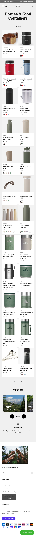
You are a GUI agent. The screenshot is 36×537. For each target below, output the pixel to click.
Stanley (4, 252)
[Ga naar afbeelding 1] (16, 416)
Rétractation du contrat (9, 497)
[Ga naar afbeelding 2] (18, 416)
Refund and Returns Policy (9, 492)
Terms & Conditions (7, 486)
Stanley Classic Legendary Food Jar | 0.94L (25, 341)
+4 (29, 231)
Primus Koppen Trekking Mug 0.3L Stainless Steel (25, 110)
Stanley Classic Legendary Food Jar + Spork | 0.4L (25, 256)
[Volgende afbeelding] (24, 416)
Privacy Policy (5, 489)
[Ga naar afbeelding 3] (19, 416)
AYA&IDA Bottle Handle (9, 196)
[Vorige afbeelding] (12, 416)
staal (21, 281)
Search (3, 483)
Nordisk (4, 366)
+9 (13, 231)
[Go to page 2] (21, 381)
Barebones (5, 47)
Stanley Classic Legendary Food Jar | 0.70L (9, 341)
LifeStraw (22, 366)
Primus (21, 47)
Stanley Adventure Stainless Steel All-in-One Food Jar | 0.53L (9, 285)
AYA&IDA (5, 135)
